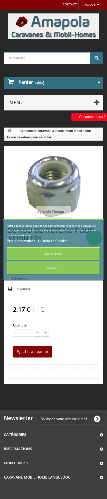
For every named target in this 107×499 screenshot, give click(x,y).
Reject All (53, 253)
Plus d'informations (21, 241)
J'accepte (53, 267)
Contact (70, 4)
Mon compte (16, 462)
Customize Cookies (53, 241)
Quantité (19, 325)
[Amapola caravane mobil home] (53, 26)
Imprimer (23, 289)
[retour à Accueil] (9, 131)
